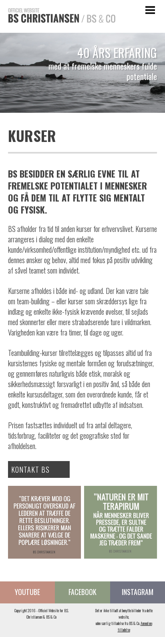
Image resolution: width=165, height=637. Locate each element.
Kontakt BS (30, 469)
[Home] (57, 28)
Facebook (82, 592)
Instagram (137, 592)
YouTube (27, 592)
